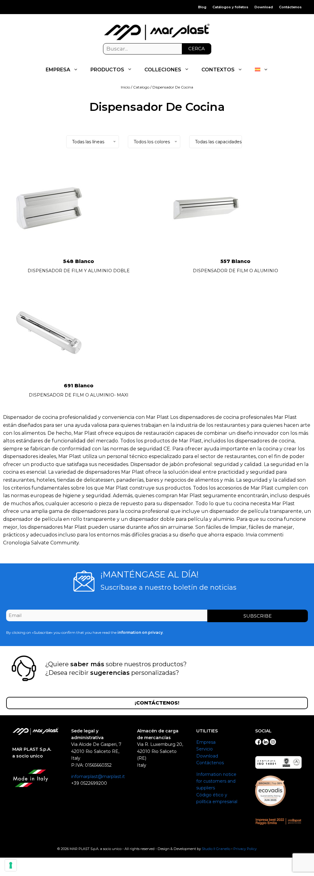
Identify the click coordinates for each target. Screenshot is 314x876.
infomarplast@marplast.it (98, 776)
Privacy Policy (245, 849)
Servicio (204, 749)
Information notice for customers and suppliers (216, 781)
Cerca (196, 48)
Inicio (125, 87)
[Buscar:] (157, 49)
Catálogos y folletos (230, 7)
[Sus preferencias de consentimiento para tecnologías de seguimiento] (11, 865)
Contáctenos (290, 7)
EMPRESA (58, 70)
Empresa (206, 742)
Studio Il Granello (216, 849)
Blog (202, 7)
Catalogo (141, 87)
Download (264, 7)
